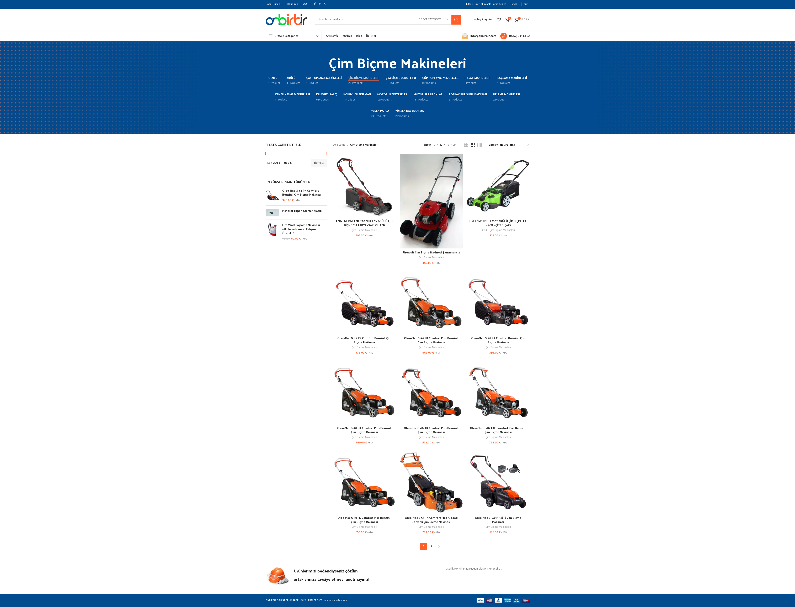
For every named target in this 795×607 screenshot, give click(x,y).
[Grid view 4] (479, 145)
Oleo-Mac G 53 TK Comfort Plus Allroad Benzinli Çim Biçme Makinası (431, 519)
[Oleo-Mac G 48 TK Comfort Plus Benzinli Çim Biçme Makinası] (431, 392)
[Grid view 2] (466, 145)
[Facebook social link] (314, 4)
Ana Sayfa (339, 145)
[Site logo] (286, 19)
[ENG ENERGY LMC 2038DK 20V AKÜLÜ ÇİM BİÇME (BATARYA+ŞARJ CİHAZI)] (364, 185)
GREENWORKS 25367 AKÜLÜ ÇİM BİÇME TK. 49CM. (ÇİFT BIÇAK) (498, 223)
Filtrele (319, 163)
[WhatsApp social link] (324, 4)
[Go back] (323, 62)
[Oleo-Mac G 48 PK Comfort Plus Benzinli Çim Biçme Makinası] (364, 392)
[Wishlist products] (499, 20)
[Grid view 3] (473, 145)
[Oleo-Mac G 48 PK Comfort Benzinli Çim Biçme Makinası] (498, 302)
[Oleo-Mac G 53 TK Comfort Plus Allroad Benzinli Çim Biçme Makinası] (431, 482)
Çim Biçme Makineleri (364, 230)
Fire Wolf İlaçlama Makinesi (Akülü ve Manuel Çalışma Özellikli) (301, 229)
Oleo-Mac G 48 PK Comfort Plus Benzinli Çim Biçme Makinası (364, 430)
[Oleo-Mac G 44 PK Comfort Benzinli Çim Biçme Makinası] (272, 195)
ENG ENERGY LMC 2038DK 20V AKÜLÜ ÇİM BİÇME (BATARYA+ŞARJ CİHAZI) (364, 223)
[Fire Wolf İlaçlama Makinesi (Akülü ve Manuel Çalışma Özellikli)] (272, 232)
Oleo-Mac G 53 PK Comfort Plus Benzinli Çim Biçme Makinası (364, 519)
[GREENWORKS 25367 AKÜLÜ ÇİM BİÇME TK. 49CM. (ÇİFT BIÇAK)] (498, 185)
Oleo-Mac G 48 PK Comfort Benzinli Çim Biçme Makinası (498, 340)
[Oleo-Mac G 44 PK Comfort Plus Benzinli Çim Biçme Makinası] (431, 302)
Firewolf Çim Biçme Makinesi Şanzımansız (431, 252)
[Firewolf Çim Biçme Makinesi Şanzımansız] (431, 201)
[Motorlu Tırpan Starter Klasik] (272, 212)
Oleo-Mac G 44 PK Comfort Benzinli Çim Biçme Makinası (301, 193)
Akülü (485, 230)
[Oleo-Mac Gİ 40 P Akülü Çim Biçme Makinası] (498, 482)
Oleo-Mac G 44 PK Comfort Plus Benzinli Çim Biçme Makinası (431, 340)
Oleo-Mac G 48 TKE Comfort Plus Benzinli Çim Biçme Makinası (498, 430)
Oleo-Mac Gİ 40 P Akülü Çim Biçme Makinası (498, 519)
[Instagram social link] (319, 4)
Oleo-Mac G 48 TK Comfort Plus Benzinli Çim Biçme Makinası (431, 430)
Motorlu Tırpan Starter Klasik (302, 211)
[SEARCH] (456, 20)
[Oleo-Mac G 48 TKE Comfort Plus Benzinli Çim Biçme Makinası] (498, 392)
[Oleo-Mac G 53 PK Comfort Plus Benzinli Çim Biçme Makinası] (364, 482)
